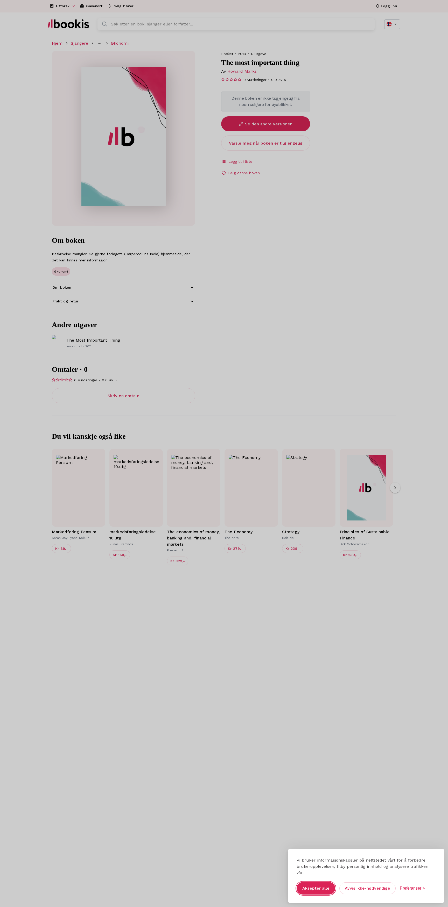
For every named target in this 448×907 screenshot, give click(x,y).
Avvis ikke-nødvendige (367, 888)
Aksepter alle (316, 888)
